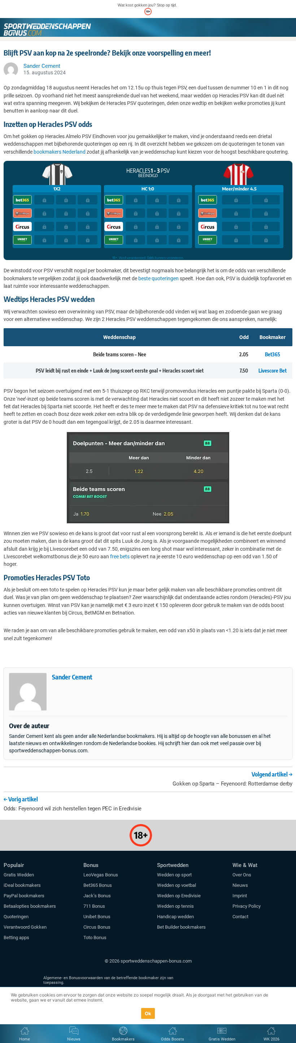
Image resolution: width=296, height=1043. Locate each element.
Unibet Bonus (96, 916)
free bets (120, 556)
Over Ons (241, 874)
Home (24, 1039)
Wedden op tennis (175, 906)
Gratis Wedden (19, 874)
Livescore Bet (272, 371)
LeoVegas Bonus (100, 874)
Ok (148, 1013)
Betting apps (16, 937)
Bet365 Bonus (97, 885)
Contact (240, 916)
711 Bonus (94, 906)
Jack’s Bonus (97, 895)
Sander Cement (72, 677)
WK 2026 (271, 1039)
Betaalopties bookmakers (30, 906)
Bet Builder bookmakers (181, 927)
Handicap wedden (175, 916)
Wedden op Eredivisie (179, 895)
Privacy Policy (246, 906)
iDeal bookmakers (23, 885)
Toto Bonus (94, 937)
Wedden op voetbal (176, 885)
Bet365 (272, 354)
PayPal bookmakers (24, 895)
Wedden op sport (174, 874)
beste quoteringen (158, 278)
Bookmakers (123, 1039)
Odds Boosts (172, 1039)
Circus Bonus (96, 927)
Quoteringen (16, 916)
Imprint (239, 895)
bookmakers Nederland (60, 152)
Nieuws (240, 885)
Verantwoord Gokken (25, 927)
